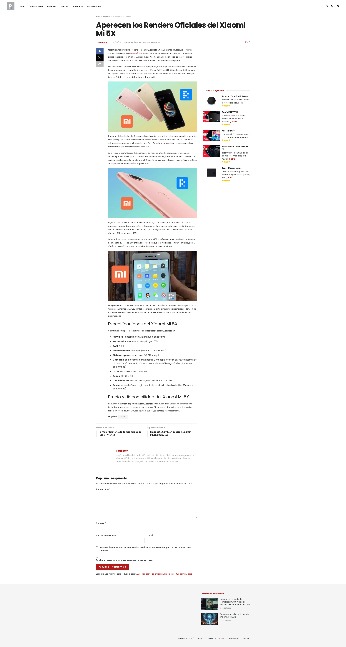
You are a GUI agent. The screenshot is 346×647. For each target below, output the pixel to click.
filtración (134, 53)
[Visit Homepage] (10, 6)
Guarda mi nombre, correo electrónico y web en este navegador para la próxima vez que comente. (145, 549)
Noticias (51, 6)
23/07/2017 (117, 42)
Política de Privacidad (216, 638)
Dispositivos (36, 6)
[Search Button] (338, 6)
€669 (234, 121)
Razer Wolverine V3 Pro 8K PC (235, 148)
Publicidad (199, 638)
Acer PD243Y (228, 130)
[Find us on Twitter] (327, 6)
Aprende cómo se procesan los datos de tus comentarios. (164, 574)
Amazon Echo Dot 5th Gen (235, 96)
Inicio (22, 6)
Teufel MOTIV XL (230, 112)
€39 (230, 177)
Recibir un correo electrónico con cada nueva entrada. (124, 560)
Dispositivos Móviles (123, 17)
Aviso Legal (234, 638)
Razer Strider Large (232, 168)
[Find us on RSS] (332, 6)
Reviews (65, 6)
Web (151, 535)
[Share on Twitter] (100, 57)
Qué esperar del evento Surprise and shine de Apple (235, 615)
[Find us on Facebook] (322, 6)
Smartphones (153, 42)
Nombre (101, 523)
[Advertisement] (227, 65)
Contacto (246, 638)
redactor (103, 42)
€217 (233, 159)
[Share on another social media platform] (100, 64)
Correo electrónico (107, 535)
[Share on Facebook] (100, 51)
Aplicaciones (94, 6)
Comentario (103, 489)
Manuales (78, 6)
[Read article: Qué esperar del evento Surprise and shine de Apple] (209, 619)
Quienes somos (185, 638)
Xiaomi (123, 417)
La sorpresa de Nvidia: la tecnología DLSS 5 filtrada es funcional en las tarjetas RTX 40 (235, 602)
